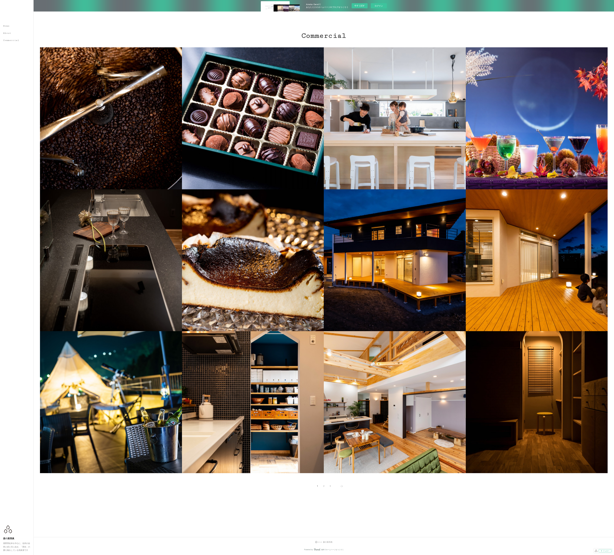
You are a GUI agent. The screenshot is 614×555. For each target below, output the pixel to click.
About (7, 33)
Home (6, 26)
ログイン (379, 5)
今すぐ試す (359, 5)
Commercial (11, 40)
